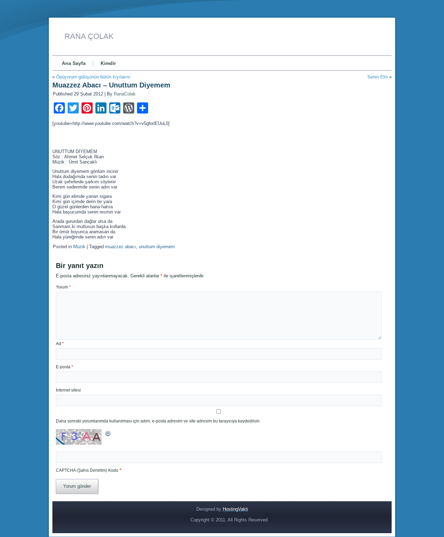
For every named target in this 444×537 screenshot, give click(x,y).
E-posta (64, 366)
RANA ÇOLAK (89, 36)
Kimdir (108, 63)
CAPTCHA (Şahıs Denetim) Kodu (87, 470)
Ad (60, 343)
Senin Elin (377, 76)
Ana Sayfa (74, 63)
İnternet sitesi (68, 390)
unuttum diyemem (157, 246)
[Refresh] (108, 435)
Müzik (79, 246)
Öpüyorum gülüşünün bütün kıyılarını (93, 76)
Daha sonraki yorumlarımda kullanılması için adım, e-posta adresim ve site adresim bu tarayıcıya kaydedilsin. (158, 421)
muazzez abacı (120, 246)
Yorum (63, 287)
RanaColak (125, 94)
